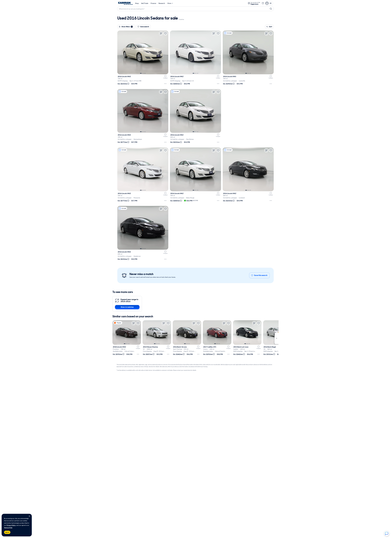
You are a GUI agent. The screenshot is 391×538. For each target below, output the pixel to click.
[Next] (165, 52)
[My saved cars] (263, 3)
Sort (270, 27)
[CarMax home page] (125, 3)
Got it (7, 532)
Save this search (260, 275)
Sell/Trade (144, 3)
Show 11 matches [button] (127, 307)
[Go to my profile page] (269, 3)
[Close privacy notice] (29, 516)
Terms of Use (8, 527)
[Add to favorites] (165, 33)
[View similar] (161, 33)
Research (162, 3)
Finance (153, 3)
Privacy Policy (11, 525)
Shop (137, 3)
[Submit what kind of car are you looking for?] (271, 9)
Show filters (126, 27)
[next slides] (277, 338)
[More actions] (165, 83)
